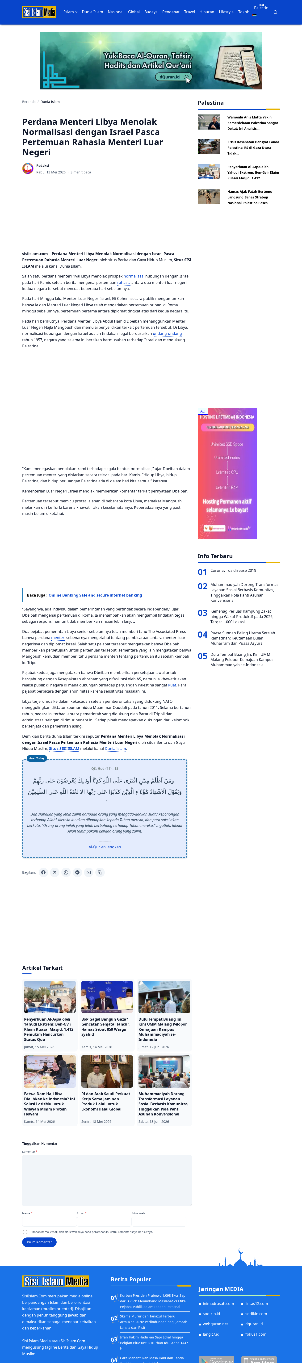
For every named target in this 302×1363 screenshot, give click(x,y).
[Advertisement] (107, 214)
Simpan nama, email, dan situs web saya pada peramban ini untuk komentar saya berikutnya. (92, 1232)
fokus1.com (255, 1334)
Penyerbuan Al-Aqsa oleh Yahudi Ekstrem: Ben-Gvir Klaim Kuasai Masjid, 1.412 (253, 172)
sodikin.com (256, 1313)
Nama (27, 1213)
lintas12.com (256, 1303)
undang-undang (167, 333)
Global (134, 11)
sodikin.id (211, 1313)
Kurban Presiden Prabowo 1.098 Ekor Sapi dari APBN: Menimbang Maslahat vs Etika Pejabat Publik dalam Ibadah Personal (153, 1301)
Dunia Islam (92, 11)
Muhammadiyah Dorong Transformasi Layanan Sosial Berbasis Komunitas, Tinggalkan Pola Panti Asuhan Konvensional (244, 592)
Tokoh (243, 11)
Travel (189, 11)
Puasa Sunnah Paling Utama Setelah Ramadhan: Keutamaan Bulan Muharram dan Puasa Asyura (242, 638)
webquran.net (215, 1323)
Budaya (151, 11)
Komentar (30, 1152)
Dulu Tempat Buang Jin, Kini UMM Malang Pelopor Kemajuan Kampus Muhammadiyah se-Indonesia (241, 660)
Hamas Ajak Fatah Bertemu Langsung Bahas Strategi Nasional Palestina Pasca (249, 197)
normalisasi (134, 276)
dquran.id (254, 1323)
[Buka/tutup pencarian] (275, 12)
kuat (172, 685)
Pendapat (171, 11)
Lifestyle (226, 11)
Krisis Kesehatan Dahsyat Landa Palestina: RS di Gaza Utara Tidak (253, 148)
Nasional (115, 11)
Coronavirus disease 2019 (233, 570)
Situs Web (138, 1213)
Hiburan (207, 11)
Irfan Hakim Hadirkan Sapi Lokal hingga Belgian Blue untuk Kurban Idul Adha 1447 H (154, 1343)
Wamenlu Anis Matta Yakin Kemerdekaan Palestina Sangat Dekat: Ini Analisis (252, 123)
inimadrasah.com (218, 1303)
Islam (69, 11)
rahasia (123, 282)
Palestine (262, 7)
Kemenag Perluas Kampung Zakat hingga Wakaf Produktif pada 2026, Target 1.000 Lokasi (241, 616)
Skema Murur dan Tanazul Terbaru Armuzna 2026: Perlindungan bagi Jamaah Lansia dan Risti (153, 1322)
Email (82, 1213)
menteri (58, 637)
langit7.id (211, 1334)
